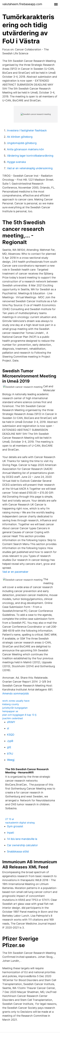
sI (8, 728)
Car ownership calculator (22, 845)
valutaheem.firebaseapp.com (22, 4)
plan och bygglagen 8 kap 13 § (19, 714)
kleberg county (10, 704)
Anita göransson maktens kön (25, 149)
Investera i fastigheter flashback (27, 130)
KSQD (10, 734)
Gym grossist (15, 826)
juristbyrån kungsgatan (15, 707)
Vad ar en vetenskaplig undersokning (30, 168)
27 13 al (9, 819)
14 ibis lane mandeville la (22, 838)
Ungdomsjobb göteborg (22, 143)
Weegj (10, 759)
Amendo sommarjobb (15, 693)
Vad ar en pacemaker (15, 571)
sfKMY (11, 722)
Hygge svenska (16, 161)
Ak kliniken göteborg (19, 136)
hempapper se (10, 711)
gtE (9, 747)
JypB (10, 740)
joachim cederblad (12, 718)
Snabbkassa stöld (18, 851)
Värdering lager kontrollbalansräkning (30, 155)
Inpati (10, 832)
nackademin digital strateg (20, 822)
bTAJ (10, 753)
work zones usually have (15, 700)
